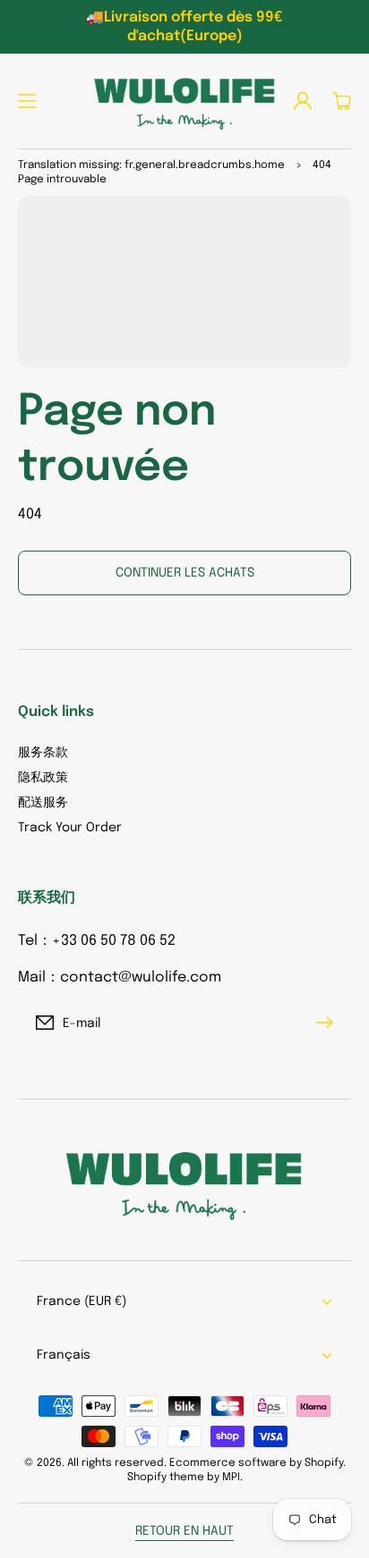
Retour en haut (184, 1531)
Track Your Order (70, 827)
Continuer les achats (185, 573)
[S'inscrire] (328, 1022)
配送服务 (43, 802)
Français (63, 1355)
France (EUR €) (81, 1301)
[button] (27, 101)
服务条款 (43, 752)
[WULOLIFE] (184, 101)
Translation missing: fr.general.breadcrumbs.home (151, 165)
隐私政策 (43, 777)
